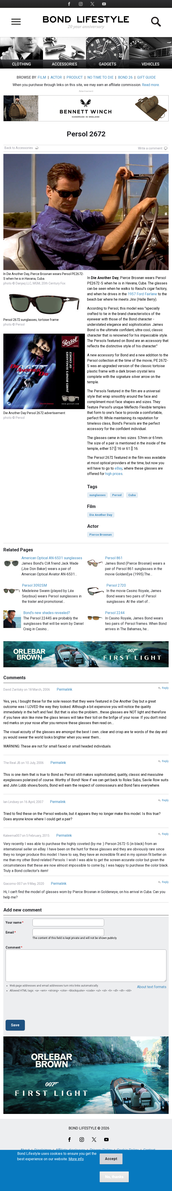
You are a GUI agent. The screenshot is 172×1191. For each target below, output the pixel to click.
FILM (42, 77)
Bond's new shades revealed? (46, 613)
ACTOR (56, 77)
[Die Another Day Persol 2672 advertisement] (44, 408)
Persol (117, 495)
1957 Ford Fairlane (142, 294)
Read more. (151, 85)
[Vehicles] (150, 67)
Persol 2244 (115, 613)
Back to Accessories (18, 148)
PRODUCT (75, 77)
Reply (165, 688)
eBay (118, 468)
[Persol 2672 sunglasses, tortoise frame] (44, 315)
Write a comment (150, 148)
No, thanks (114, 1177)
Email (10, 932)
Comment (13, 947)
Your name (14, 922)
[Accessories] (64, 67)
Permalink (64, 689)
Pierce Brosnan (100, 534)
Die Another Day (100, 515)
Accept (111, 1159)
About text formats (151, 987)
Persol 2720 (116, 585)
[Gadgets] (107, 67)
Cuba (132, 495)
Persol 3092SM (34, 585)
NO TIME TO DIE (100, 77)
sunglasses (97, 495)
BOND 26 (125, 77)
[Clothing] (21, 67)
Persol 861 (114, 558)
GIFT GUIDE (146, 77)
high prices (114, 474)
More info (76, 1159)
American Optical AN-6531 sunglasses (52, 558)
